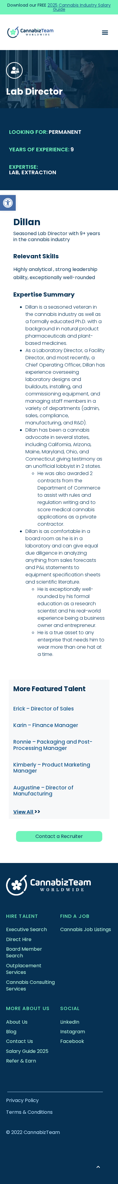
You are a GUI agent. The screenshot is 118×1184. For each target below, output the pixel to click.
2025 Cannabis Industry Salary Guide (79, 7)
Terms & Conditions (29, 1112)
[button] (8, 203)
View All (23, 811)
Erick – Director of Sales (43, 708)
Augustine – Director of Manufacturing (43, 790)
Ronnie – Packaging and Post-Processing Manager (52, 744)
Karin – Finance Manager (45, 725)
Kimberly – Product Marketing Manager (51, 767)
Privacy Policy (22, 1100)
